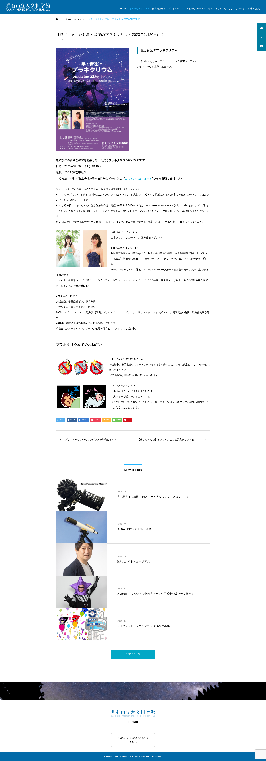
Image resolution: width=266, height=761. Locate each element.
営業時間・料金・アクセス (199, 8)
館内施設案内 (158, 8)
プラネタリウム (175, 8)
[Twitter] (128, 721)
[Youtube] (135, 721)
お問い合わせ (253, 8)
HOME (123, 8)
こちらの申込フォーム (138, 178)
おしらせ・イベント (139, 8)
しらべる (240, 8)
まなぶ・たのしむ (224, 8)
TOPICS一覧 (133, 654)
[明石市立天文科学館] (28, 7)
